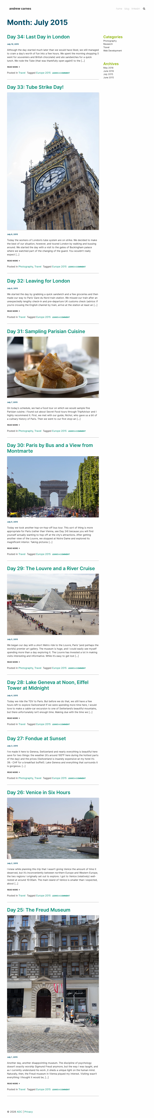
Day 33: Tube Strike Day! (35, 87)
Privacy (28, 1111)
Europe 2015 (43, 72)
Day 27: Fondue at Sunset (36, 738)
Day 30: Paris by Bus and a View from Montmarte (50, 448)
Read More (12, 67)
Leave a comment (61, 73)
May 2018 (108, 67)
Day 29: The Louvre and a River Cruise (51, 568)
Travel (21, 72)
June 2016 (108, 71)
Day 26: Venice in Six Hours (38, 792)
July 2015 (108, 74)
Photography (25, 266)
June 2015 (108, 77)
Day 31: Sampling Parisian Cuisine (46, 331)
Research (108, 44)
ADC (19, 1111)
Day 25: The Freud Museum (38, 910)
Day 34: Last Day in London (38, 37)
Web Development (112, 50)
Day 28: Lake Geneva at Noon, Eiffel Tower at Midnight (47, 685)
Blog (127, 8)
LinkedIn (136, 8)
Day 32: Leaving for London (38, 281)
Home (119, 8)
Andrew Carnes (20, 8)
